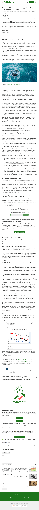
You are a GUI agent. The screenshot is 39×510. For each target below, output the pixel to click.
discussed (21, 202)
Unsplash (18, 84)
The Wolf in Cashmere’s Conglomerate (12, 246)
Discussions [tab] (9, 464)
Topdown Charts (24, 361)
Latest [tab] (6, 464)
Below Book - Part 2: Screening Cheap (10, 467)
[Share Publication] (27, 2)
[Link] (1, 39)
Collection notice (26, 503)
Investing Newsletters (7, 474)
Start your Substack (17, 505)
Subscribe (31, 2)
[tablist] (6, 453)
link (28, 379)
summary (34, 182)
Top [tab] (3, 464)
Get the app (24, 505)
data (24, 195)
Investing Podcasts (6, 481)
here (34, 90)
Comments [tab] (4, 452)
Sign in (36, 2)
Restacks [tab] (8, 452)
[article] (19, 469)
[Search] (25, 2)
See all (4, 489)
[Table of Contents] (1, 255)
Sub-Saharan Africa (22, 359)
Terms (22, 503)
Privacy (20, 503)
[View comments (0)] (6, 19)
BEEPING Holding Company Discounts (12, 262)
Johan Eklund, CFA (5, 15)
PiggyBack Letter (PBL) (6, 6)
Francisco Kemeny (10, 84)
